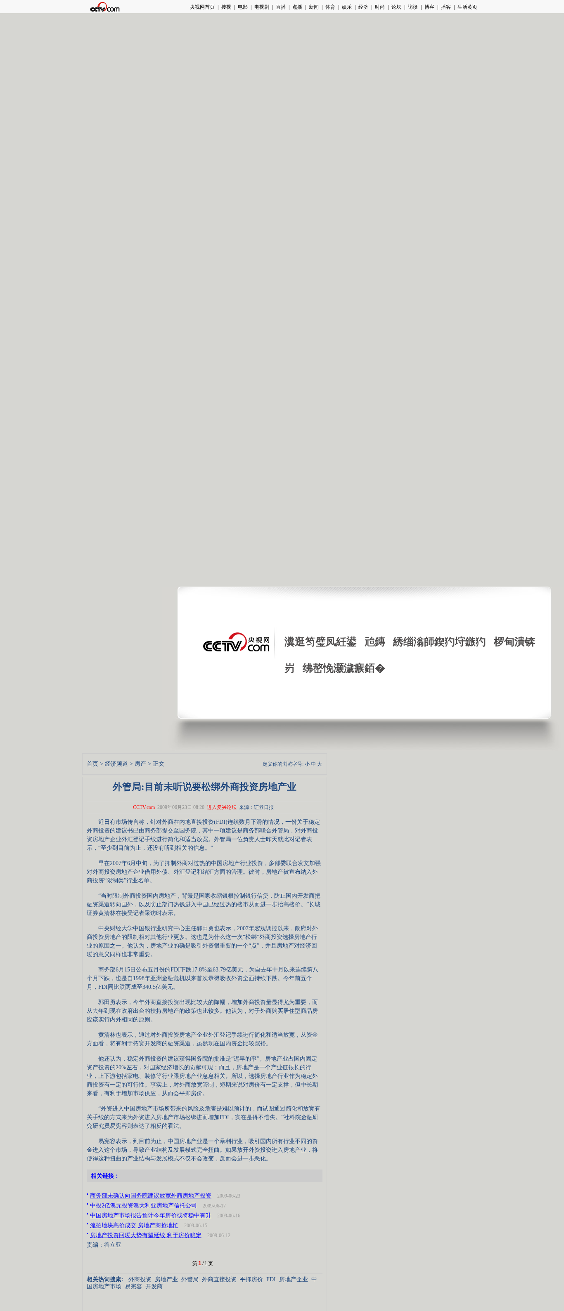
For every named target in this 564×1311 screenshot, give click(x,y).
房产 (140, 764)
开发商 (154, 1286)
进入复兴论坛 (222, 807)
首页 (92, 764)
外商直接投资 (219, 1279)
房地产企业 (293, 1279)
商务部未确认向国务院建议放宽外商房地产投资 (150, 1196)
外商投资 (140, 1279)
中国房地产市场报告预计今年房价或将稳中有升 (150, 1215)
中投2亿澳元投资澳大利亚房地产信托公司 (143, 1206)
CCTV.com (144, 807)
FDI (271, 1279)
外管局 (190, 1279)
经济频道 (116, 764)
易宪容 (133, 1286)
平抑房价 (251, 1279)
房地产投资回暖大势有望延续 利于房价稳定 (145, 1235)
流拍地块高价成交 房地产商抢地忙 (134, 1225)
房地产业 (166, 1279)
